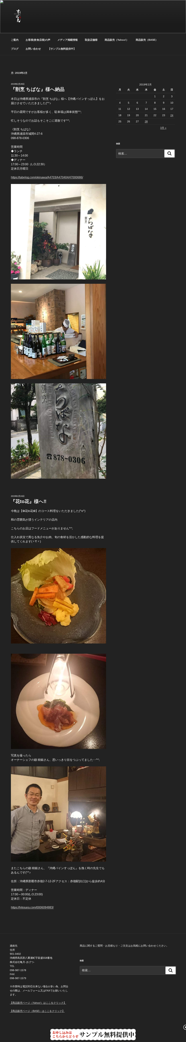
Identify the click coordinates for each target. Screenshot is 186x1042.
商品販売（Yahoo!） (117, 39)
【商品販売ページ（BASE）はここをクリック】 (37, 1010)
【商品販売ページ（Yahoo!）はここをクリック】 (38, 1002)
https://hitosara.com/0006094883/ (32, 907)
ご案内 (15, 39)
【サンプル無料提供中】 (62, 48)
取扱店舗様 (91, 39)
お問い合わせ (33, 48)
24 (171, 115)
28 (146, 121)
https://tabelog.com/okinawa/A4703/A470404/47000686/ (47, 177)
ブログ (15, 48)
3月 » (163, 127)
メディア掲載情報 (67, 39)
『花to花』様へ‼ (28, 501)
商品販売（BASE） (147, 39)
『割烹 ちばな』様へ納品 (37, 89)
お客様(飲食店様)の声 (38, 39)
